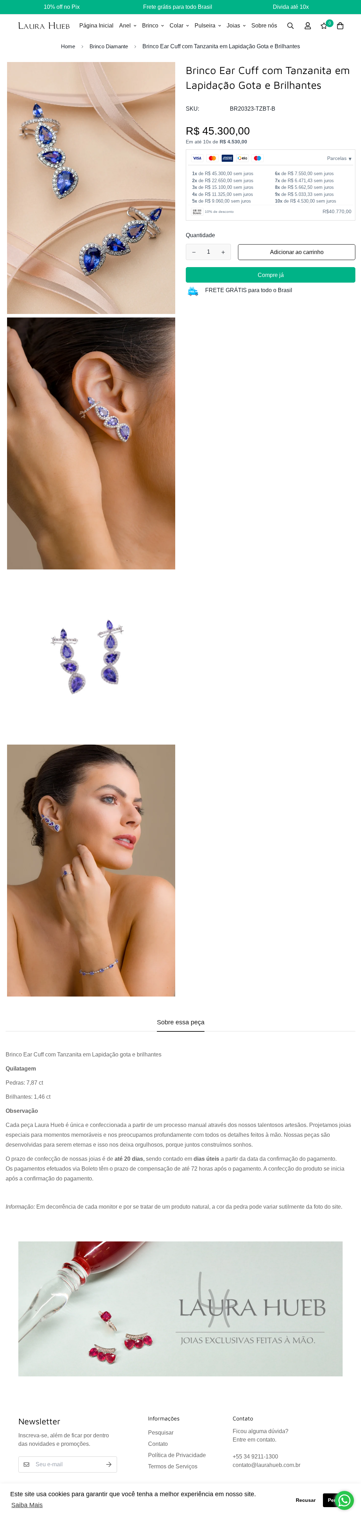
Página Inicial (96, 26)
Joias (233, 26)
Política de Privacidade (177, 1455)
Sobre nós (264, 26)
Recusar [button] (306, 1500)
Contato (158, 1444)
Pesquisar (160, 1433)
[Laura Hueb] (43, 25)
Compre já (271, 275)
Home (68, 46)
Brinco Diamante (109, 46)
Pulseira (205, 26)
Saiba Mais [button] (27, 1505)
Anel (125, 26)
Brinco (150, 26)
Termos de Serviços (172, 1466)
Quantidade (200, 235)
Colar (176, 26)
